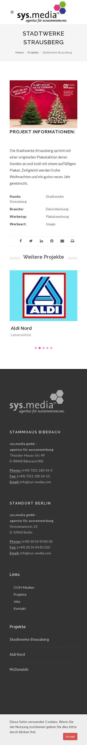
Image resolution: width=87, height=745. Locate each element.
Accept (70, 736)
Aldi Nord (21, 328)
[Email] (62, 241)
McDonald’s (19, 669)
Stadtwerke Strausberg (29, 639)
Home (19, 52)
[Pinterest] (52, 241)
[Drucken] (72, 241)
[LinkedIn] (41, 241)
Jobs (17, 601)
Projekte (33, 52)
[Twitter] (31, 241)
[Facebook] (20, 241)
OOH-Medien (24, 587)
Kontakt (20, 608)
